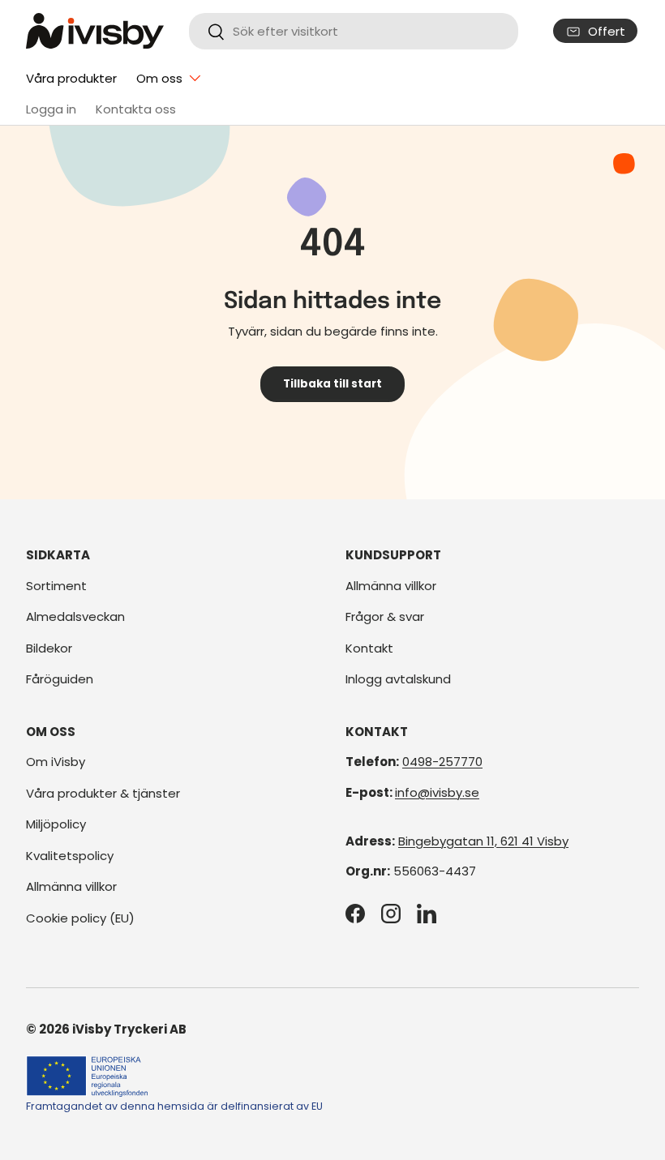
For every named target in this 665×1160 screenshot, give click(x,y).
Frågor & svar (384, 616)
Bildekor (49, 648)
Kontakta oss (136, 109)
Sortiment (56, 585)
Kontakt (369, 648)
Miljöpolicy (56, 824)
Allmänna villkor (390, 585)
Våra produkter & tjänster (103, 793)
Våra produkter (71, 78)
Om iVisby (55, 761)
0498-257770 (442, 761)
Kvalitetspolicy (70, 855)
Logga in (51, 109)
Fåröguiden (59, 678)
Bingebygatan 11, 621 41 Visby (483, 841)
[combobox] (353, 31)
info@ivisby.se (437, 792)
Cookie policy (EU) (80, 918)
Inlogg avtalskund (398, 678)
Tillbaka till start (332, 384)
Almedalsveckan (75, 616)
